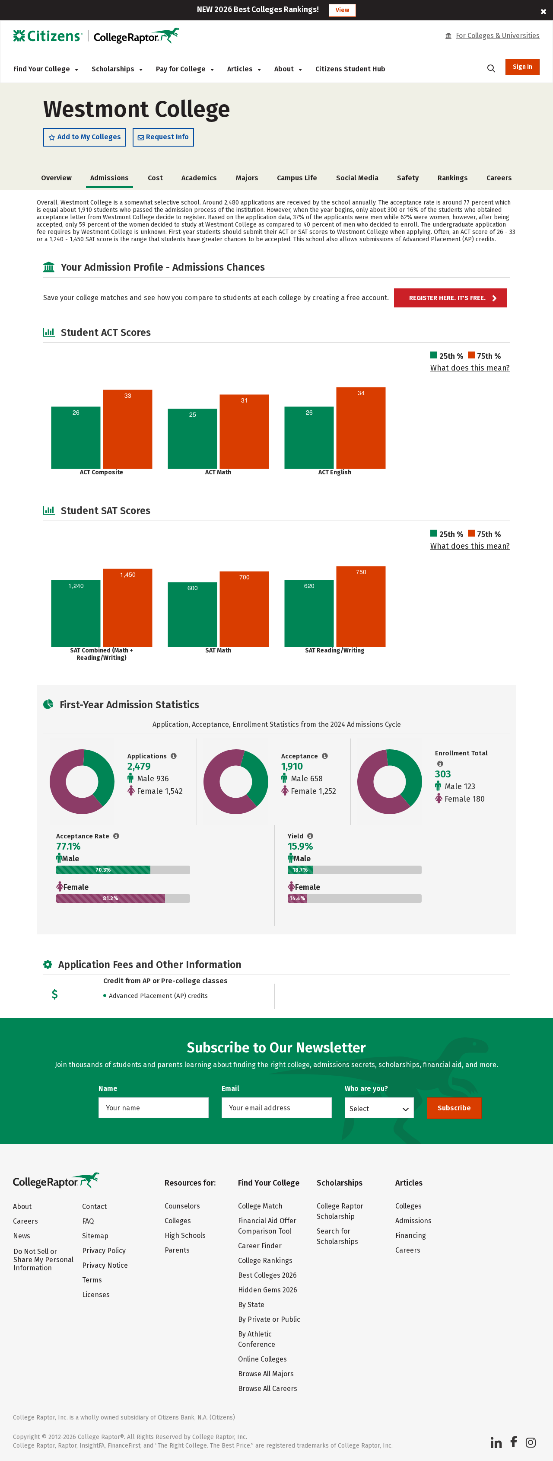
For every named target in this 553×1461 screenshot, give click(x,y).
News (21, 1236)
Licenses (96, 1295)
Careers (499, 178)
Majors (247, 178)
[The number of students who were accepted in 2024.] (325, 756)
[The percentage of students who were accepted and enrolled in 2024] (310, 836)
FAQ (88, 1221)
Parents (177, 1250)
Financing (410, 1235)
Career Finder (260, 1246)
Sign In (522, 66)
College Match (260, 1206)
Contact (94, 1206)
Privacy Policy (104, 1251)
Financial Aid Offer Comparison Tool (267, 1226)
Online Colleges (262, 1359)
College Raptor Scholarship (340, 1211)
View (342, 10)
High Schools (185, 1235)
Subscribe (454, 1108)
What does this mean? (470, 368)
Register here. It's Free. (447, 298)
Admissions (413, 1221)
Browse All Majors (266, 1374)
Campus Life (297, 178)
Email (230, 1088)
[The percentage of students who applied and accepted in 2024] (116, 836)
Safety (408, 178)
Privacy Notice (105, 1265)
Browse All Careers (267, 1388)
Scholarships (114, 69)
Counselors (182, 1206)
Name (108, 1088)
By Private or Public (269, 1319)
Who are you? (366, 1088)
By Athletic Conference (256, 1339)
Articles (240, 69)
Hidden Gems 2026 (267, 1290)
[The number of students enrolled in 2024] (440, 764)
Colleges (178, 1221)
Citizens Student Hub (350, 69)
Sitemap (95, 1236)
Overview (56, 178)
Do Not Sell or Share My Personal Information (43, 1259)
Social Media (357, 178)
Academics (199, 178)
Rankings (453, 178)
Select (359, 1109)
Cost (155, 178)
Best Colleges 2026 (267, 1275)
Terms (92, 1280)
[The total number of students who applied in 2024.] (173, 756)
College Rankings (265, 1260)
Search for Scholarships (337, 1236)
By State (251, 1305)
